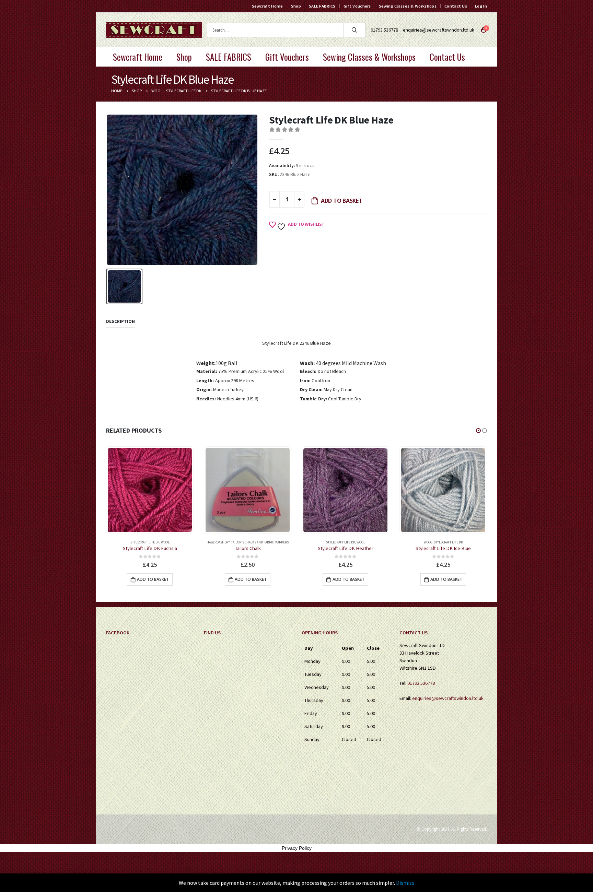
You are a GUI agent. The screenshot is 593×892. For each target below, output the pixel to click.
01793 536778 (421, 683)
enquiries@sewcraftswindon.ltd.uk (438, 30)
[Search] (354, 30)
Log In (481, 6)
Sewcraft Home (267, 6)
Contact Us (455, 6)
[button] (478, 430)
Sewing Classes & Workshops (408, 6)
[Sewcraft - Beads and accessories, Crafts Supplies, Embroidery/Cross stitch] (154, 30)
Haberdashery (120, 542)
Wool (263, 542)
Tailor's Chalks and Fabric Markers (162, 542)
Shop (296, 6)
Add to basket (341, 200)
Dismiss (405, 882)
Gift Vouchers (357, 6)
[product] (150, 490)
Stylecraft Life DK (242, 542)
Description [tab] (120, 321)
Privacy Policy (297, 848)
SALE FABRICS (322, 6)
